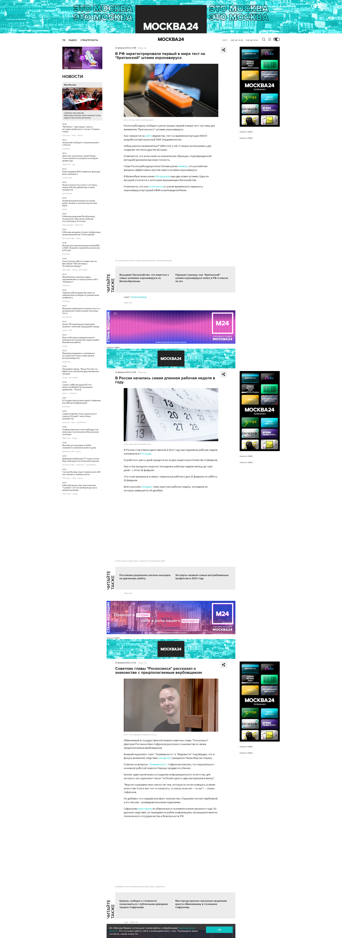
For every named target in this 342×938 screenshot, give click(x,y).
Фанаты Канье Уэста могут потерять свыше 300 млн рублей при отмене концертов (79, 187)
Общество (142, 48)
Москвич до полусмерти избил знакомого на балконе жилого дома (79, 446)
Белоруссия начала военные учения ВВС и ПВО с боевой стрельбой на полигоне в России (81, 248)
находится (164, 758)
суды (126, 922)
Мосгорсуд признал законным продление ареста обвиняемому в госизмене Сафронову (201, 904)
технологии (67, 178)
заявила (182, 166)
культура (66, 135)
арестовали (145, 809)
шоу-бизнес (67, 193)
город (80, 135)
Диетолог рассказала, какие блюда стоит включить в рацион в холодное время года (80, 158)
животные (66, 270)
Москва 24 (171, 39)
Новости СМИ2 (113, 347)
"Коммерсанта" (157, 764)
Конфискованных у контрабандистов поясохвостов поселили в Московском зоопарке (80, 432)
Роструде (145, 454)
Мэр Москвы (70, 84)
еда (73, 164)
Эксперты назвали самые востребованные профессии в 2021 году (202, 577)
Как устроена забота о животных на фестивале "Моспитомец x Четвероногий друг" (79, 264)
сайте (148, 136)
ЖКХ (70, 330)
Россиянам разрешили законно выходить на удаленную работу (145, 577)
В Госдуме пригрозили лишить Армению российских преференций (81, 401)
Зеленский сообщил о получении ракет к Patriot (81, 143)
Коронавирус (139, 297)
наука (64, 209)
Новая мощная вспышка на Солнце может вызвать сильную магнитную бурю (79, 203)
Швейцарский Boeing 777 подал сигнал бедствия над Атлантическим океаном (80, 460)
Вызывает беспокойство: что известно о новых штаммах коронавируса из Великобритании (144, 278)
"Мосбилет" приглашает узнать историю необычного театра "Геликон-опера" (81, 129)
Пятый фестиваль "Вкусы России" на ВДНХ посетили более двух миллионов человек (80, 371)
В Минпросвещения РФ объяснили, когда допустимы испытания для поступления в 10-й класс (78, 219)
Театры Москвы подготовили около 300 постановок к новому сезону (81, 473)
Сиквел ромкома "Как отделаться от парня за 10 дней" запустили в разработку (79, 416)
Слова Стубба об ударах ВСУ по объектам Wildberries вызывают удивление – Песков (77, 387)
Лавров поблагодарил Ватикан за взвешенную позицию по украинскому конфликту (80, 295)
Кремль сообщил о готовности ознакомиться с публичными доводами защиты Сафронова (143, 904)
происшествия (68, 238)
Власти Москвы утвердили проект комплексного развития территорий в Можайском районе (80, 340)
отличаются (156, 186)
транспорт (80, 465)
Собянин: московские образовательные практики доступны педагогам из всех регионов (82, 115)
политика (66, 149)
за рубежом (81, 422)
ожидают (147, 487)
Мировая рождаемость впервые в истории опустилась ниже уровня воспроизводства (78, 356)
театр (73, 135)
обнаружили (162, 176)
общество (66, 164)
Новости (72, 76)
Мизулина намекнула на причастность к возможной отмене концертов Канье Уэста (81, 311)
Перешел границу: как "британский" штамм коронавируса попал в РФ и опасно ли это (201, 278)
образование (67, 225)
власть (65, 393)
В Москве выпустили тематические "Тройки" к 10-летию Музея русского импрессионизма (79, 488)
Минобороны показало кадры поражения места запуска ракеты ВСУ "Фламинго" (80, 279)
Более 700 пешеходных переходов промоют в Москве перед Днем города (80, 325)
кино (73, 422)
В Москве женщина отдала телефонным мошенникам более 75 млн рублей (81, 233)
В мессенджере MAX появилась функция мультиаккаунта (81, 173)
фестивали (82, 270)
